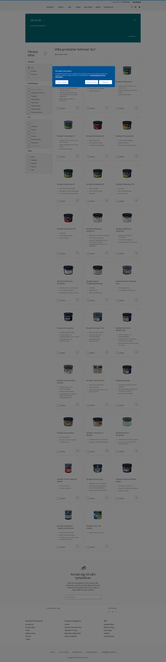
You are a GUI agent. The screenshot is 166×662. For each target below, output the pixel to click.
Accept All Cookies (91, 82)
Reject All (105, 82)
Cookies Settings (62, 82)
